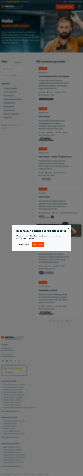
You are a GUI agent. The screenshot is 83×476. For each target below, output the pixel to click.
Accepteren (38, 244)
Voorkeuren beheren (23, 244)
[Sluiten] (68, 228)
